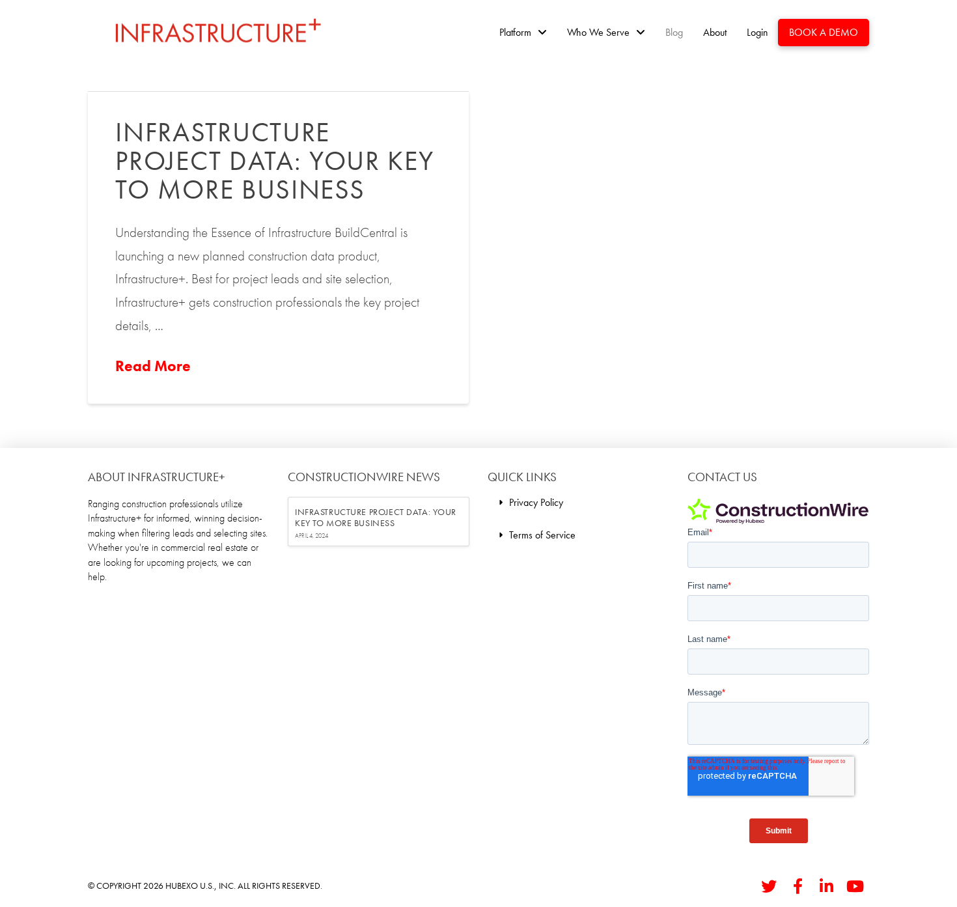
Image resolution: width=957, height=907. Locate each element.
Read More (153, 366)
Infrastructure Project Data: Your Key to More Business (274, 161)
